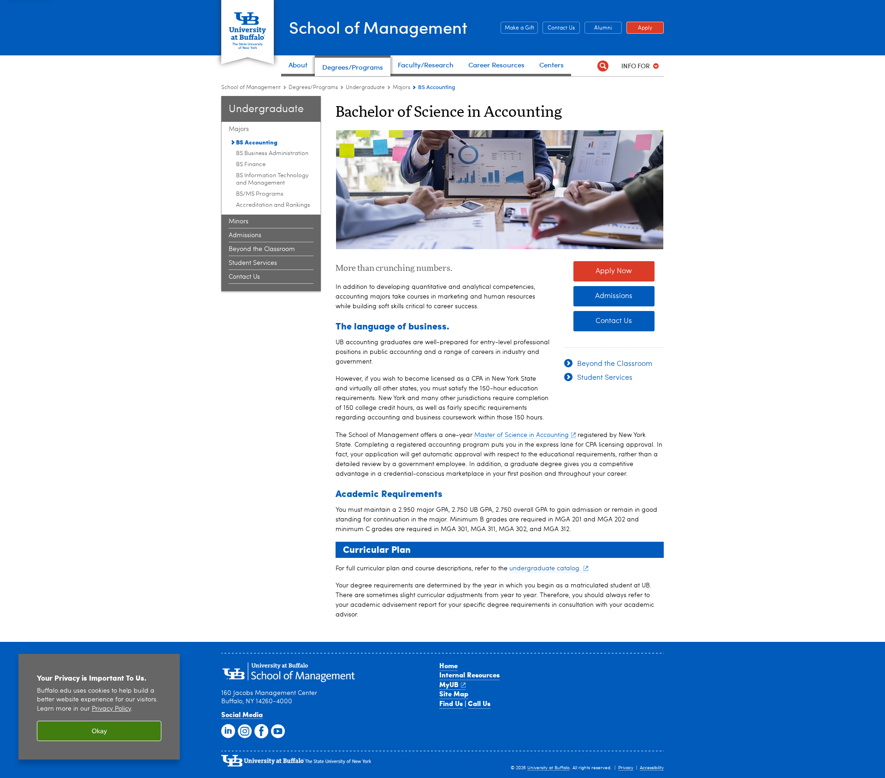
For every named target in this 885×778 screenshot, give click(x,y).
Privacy (625, 768)
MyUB (449, 684)
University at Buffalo (548, 768)
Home (448, 665)
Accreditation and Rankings (273, 205)
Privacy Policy (111, 709)
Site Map (453, 693)
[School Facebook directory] (260, 730)
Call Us (479, 703)
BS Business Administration (272, 153)
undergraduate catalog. (545, 568)
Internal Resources (469, 675)
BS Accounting (256, 142)
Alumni (598, 28)
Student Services (253, 263)
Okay (99, 731)
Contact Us (559, 28)
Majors (401, 87)
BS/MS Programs (259, 194)
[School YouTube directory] (277, 730)
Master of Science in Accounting (521, 435)
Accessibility (652, 768)
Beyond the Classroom (262, 249)
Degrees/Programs (313, 87)
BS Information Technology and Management (272, 179)
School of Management (378, 27)
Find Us (451, 703)
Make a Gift (517, 28)
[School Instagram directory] (244, 730)
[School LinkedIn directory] (227, 730)
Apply (639, 28)
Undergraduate (365, 87)
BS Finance (251, 165)
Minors (238, 221)
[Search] (602, 65)
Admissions (245, 235)
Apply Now (614, 271)
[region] (99, 707)
